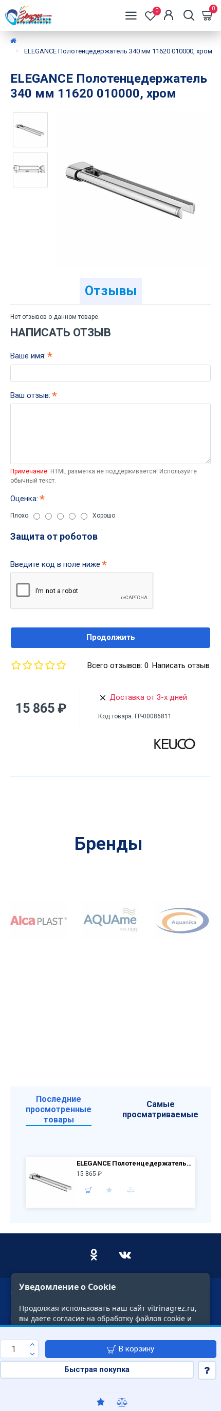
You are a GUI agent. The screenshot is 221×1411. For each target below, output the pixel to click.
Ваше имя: (28, 355)
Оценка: (24, 498)
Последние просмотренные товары (58, 1109)
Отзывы (111, 290)
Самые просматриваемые (160, 1109)
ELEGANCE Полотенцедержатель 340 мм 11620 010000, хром (135, 1163)
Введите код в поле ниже (55, 564)
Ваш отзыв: (30, 395)
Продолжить (110, 637)
